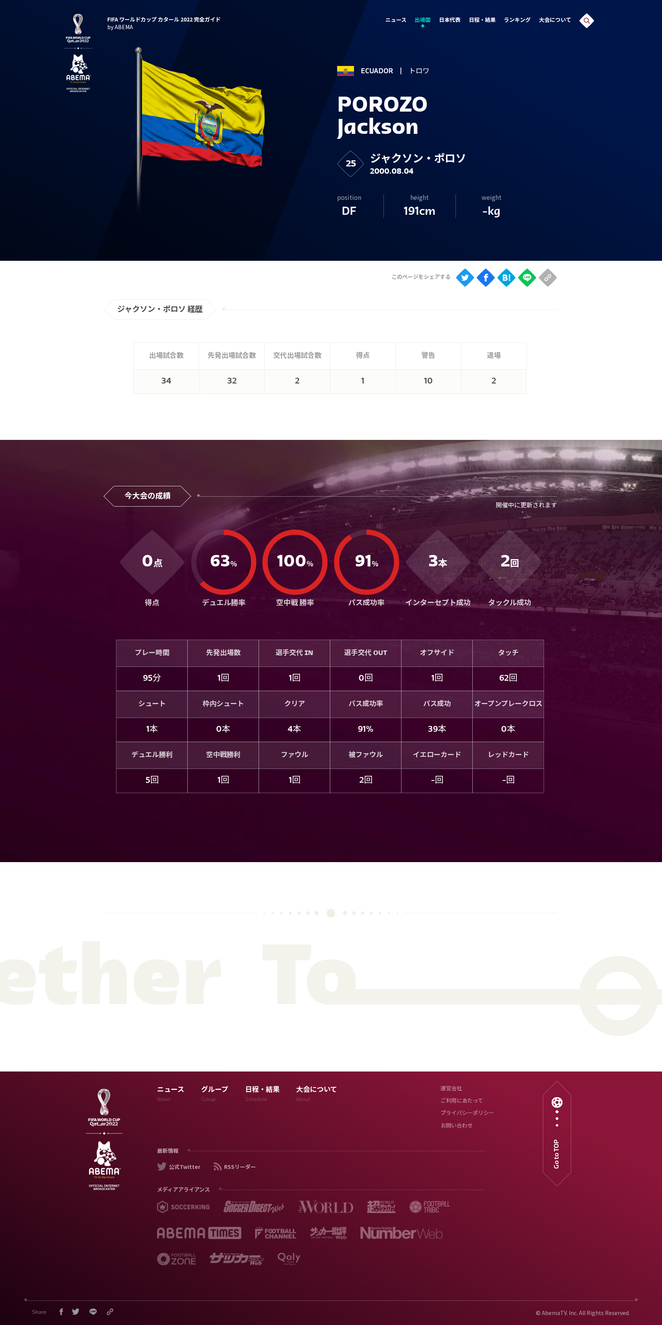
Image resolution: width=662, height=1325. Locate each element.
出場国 (423, 20)
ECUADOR (377, 71)
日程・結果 (482, 20)
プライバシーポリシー (467, 1113)
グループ (214, 1095)
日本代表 (449, 20)
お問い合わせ (457, 1126)
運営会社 (451, 1089)
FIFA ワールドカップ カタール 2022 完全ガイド (164, 22)
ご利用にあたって (462, 1101)
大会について (555, 20)
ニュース (395, 20)
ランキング (517, 20)
